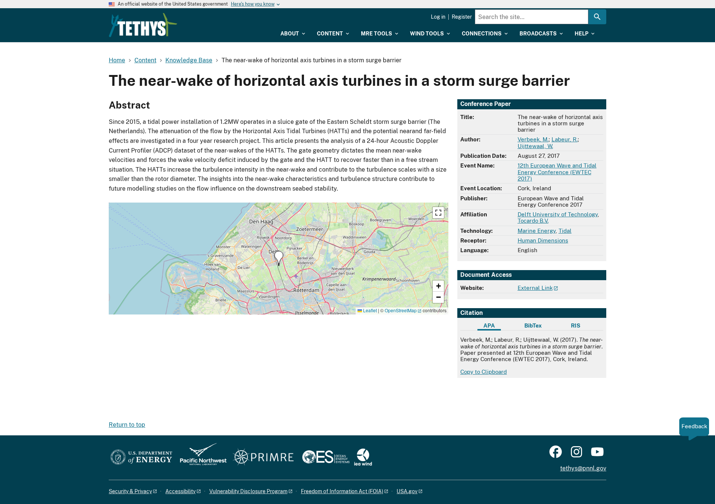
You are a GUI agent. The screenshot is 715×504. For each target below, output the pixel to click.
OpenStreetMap (401, 310)
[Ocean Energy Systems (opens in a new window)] (326, 457)
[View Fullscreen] (438, 212)
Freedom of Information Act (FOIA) (342, 491)
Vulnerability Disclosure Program (248, 491)
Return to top (127, 424)
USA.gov (407, 491)
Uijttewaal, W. (535, 146)
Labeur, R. (565, 139)
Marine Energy (537, 231)
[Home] (143, 25)
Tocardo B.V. (533, 220)
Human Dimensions (543, 240)
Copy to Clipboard (483, 372)
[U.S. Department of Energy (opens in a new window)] (141, 457)
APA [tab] (489, 325)
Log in (438, 16)
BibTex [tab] (533, 325)
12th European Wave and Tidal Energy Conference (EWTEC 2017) (557, 172)
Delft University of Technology (558, 214)
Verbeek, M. (533, 139)
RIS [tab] (575, 325)
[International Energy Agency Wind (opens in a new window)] (363, 457)
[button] (278, 258)
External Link (535, 288)
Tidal (565, 231)
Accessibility (180, 491)
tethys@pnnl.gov (583, 468)
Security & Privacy (130, 491)
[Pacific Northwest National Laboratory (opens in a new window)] (200, 457)
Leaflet (369, 310)
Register (462, 16)
